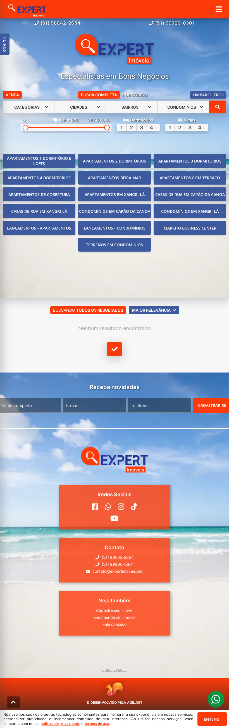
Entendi (212, 719)
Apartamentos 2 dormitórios (114, 161)
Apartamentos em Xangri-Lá (115, 194)
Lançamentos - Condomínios (114, 228)
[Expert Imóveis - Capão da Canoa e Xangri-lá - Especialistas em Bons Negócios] (114, 49)
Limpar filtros (208, 94)
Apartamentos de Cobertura (39, 194)
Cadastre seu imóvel (114, 610)
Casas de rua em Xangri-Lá (39, 211)
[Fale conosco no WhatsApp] (108, 506)
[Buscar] (217, 107)
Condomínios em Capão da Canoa (114, 211)
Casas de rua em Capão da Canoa (190, 194)
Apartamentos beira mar (114, 177)
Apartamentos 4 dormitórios (39, 177)
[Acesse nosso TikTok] (134, 506)
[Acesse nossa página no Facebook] (95, 506)
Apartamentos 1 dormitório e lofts (39, 161)
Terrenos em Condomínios (114, 244)
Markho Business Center (190, 228)
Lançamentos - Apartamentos (39, 228)
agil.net (134, 702)
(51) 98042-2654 (60, 23)
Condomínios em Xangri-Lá (190, 211)
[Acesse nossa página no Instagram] (121, 506)
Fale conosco (114, 624)
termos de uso (97, 723)
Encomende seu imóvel (114, 617)
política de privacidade (60, 723)
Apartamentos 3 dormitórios (189, 161)
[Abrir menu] (219, 9)
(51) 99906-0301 (175, 23)
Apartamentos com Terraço (190, 177)
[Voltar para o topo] (13, 702)
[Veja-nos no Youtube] (114, 518)
